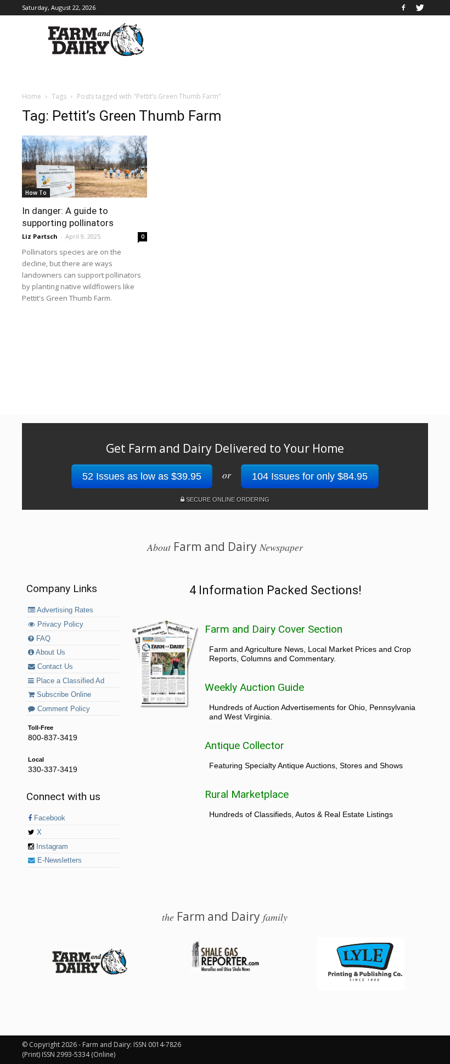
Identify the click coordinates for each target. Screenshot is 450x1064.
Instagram (51, 847)
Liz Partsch (40, 236)
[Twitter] (420, 7)
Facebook (48, 818)
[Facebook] (403, 7)
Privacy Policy (59, 624)
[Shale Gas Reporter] (225, 969)
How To (36, 192)
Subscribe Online (63, 695)
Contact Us (54, 667)
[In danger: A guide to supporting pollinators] (84, 167)
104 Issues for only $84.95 (310, 476)
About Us (49, 652)
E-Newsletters (58, 860)
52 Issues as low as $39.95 (141, 476)
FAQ (42, 639)
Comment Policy (62, 709)
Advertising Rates (64, 610)
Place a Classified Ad (69, 681)
